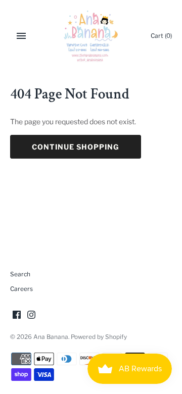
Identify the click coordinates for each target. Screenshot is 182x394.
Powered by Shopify (99, 336)
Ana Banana (50, 336)
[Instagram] (31, 315)
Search (20, 274)
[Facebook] (17, 315)
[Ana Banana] (91, 36)
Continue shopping (75, 146)
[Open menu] (21, 36)
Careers (21, 288)
